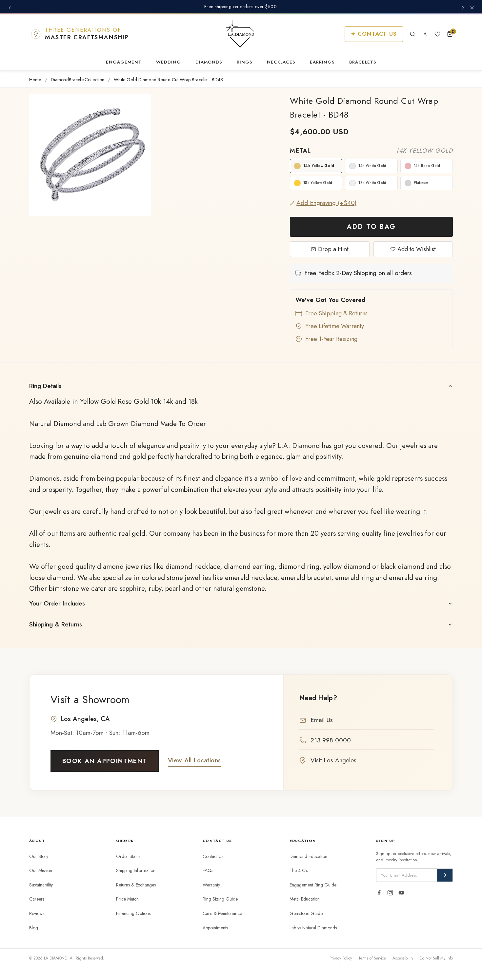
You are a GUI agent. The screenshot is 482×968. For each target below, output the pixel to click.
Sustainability (41, 885)
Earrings (322, 62)
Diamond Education (308, 856)
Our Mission (40, 870)
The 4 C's (299, 870)
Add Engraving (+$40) (326, 202)
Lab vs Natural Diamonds (313, 927)
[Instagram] (390, 893)
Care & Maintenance (222, 913)
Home (35, 80)
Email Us (322, 720)
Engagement (124, 62)
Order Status (128, 856)
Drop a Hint (333, 249)
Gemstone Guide (306, 913)
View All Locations (194, 760)
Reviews (36, 913)
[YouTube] (401, 893)
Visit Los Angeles (333, 760)
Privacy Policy (341, 958)
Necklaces (281, 62)
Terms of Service (372, 958)
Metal (371, 150)
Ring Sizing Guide (220, 899)
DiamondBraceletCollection (78, 80)
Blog (33, 927)
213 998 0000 (331, 740)
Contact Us (213, 856)
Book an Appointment (104, 760)
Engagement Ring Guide (313, 885)
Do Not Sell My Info (436, 958)
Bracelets (362, 62)
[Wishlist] (437, 34)
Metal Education (305, 899)
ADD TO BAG (371, 227)
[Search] (412, 34)
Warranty (211, 885)
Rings (244, 62)
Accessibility (402, 958)
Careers (36, 899)
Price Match (127, 899)
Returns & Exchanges (136, 885)
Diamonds (208, 62)
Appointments (215, 927)
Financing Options (133, 913)
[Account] (425, 34)
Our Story (38, 856)
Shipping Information (135, 870)
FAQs (208, 870)
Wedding (168, 62)
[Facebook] (379, 893)
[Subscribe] (444, 875)
